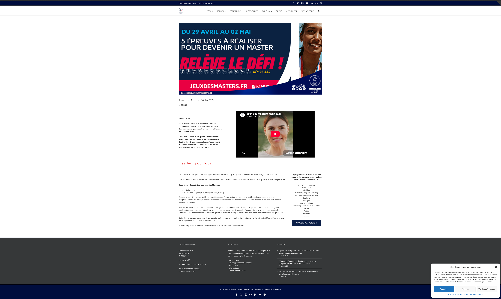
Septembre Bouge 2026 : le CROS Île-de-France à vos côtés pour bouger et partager (299, 251)
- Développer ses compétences (240, 263)
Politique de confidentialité (473, 294)
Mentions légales (247, 289)
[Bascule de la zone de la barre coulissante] (498, 3)
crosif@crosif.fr (184, 260)
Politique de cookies (455, 294)
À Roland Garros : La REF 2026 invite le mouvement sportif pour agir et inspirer (298, 272)
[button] (495, 267)
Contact (278, 289)
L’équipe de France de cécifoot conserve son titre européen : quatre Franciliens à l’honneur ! (297, 262)
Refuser (465, 289)
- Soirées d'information (237, 270)
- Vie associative (234, 260)
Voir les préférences (486, 289)
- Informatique (233, 268)
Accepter (444, 289)
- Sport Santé (233, 265)
